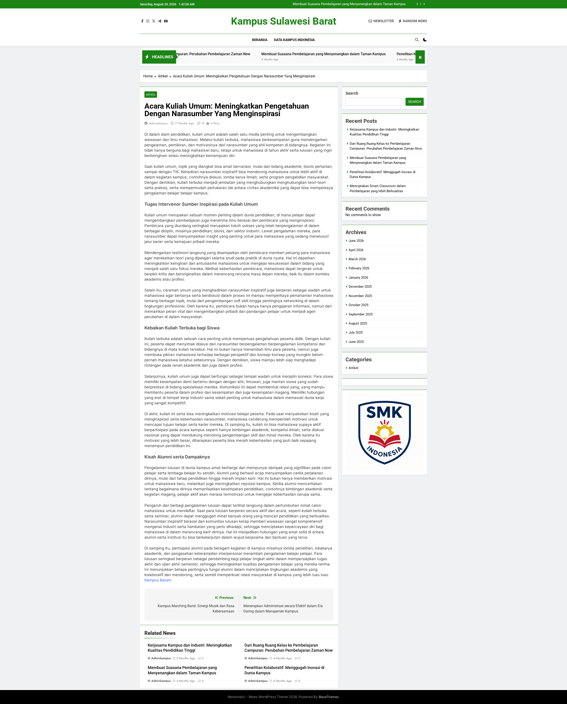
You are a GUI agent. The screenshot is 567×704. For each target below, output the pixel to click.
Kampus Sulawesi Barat (283, 21)
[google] (160, 21)
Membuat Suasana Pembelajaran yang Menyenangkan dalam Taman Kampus (349, 4)
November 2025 (360, 296)
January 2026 (358, 278)
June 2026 (356, 241)
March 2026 (357, 259)
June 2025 (356, 342)
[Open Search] (417, 39)
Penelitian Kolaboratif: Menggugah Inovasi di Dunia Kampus (411, 54)
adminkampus (158, 123)
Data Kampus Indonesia (294, 40)
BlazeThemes (329, 697)
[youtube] (166, 21)
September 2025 (361, 314)
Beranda (259, 40)
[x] (154, 21)
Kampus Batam (157, 580)
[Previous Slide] (417, 4)
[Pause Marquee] (420, 57)
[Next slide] (424, 4)
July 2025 (356, 332)
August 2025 (358, 323)
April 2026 (356, 250)
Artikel (150, 94)
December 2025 (360, 287)
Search (352, 93)
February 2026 (359, 268)
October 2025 (358, 305)
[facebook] (142, 21)
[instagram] (148, 21)
